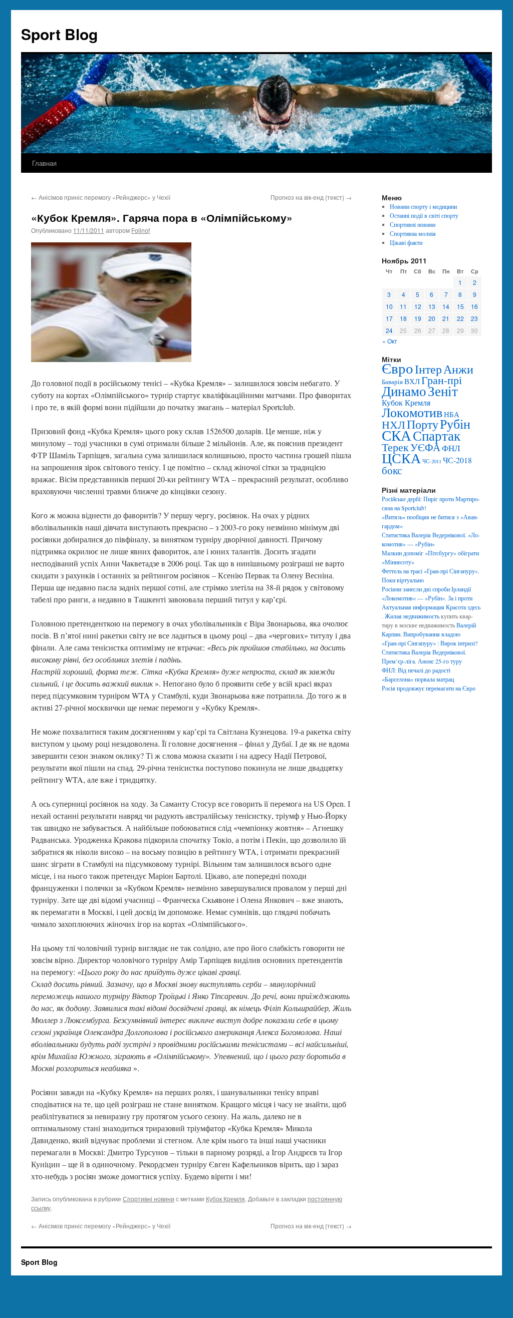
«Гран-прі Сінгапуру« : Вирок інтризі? (429, 643)
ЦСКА (401, 457)
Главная (44, 163)
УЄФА (425, 447)
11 (403, 306)
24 (389, 330)
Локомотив (412, 412)
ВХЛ (412, 381)
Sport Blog (59, 34)
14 (445, 306)
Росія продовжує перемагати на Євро (428, 688)
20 (431, 318)
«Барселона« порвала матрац (418, 679)
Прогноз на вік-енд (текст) (311, 197)
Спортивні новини (148, 1198)
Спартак (436, 436)
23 (474, 318)
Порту (422, 424)
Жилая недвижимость (412, 616)
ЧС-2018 (457, 460)
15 (460, 306)
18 (403, 318)
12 (417, 306)
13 (431, 306)
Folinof (140, 230)
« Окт (389, 341)
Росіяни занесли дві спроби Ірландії (426, 589)
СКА (396, 435)
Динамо (404, 391)
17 (389, 318)
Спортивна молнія (413, 233)
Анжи (458, 369)
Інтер (428, 369)
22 (460, 318)
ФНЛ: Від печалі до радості (416, 670)
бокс (392, 470)
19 (417, 318)
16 (474, 306)
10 (389, 306)
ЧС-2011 (431, 461)
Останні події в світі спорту (424, 215)
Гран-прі (441, 380)
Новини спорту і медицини (423, 206)
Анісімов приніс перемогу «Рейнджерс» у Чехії (100, 197)
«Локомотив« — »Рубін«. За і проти (427, 598)
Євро (397, 368)
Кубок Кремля (225, 1198)
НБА (451, 414)
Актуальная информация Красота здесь (431, 607)
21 (445, 318)
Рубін (455, 423)
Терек (395, 447)
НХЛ (393, 424)
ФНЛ (451, 448)
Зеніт (443, 391)
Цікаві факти (406, 242)
